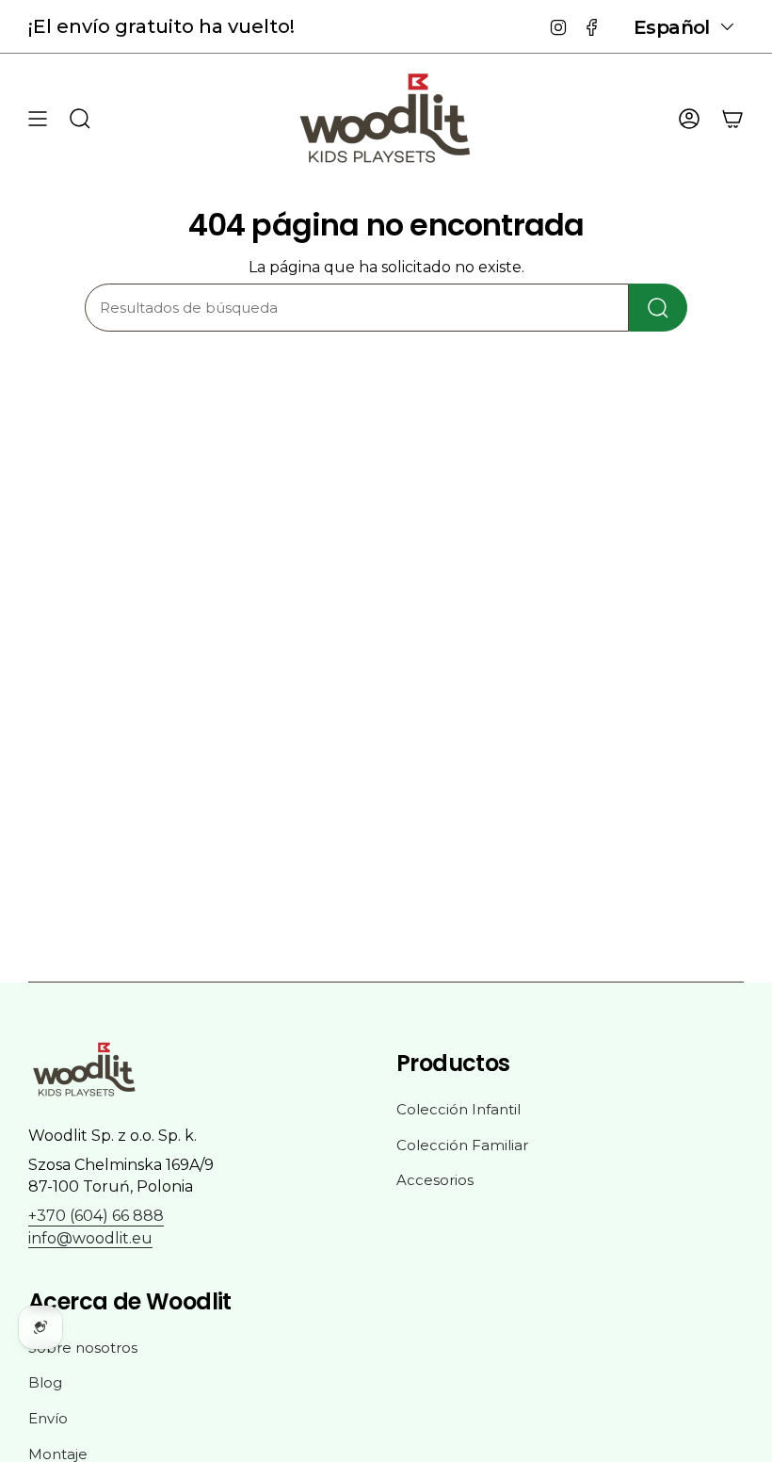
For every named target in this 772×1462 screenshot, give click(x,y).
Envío (48, 1418)
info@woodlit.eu (90, 1238)
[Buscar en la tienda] (658, 308)
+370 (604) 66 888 (96, 1216)
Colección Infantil (458, 1109)
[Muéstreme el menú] (37, 119)
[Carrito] (732, 119)
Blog (45, 1382)
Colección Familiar (462, 1145)
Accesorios (435, 1180)
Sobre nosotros (82, 1347)
